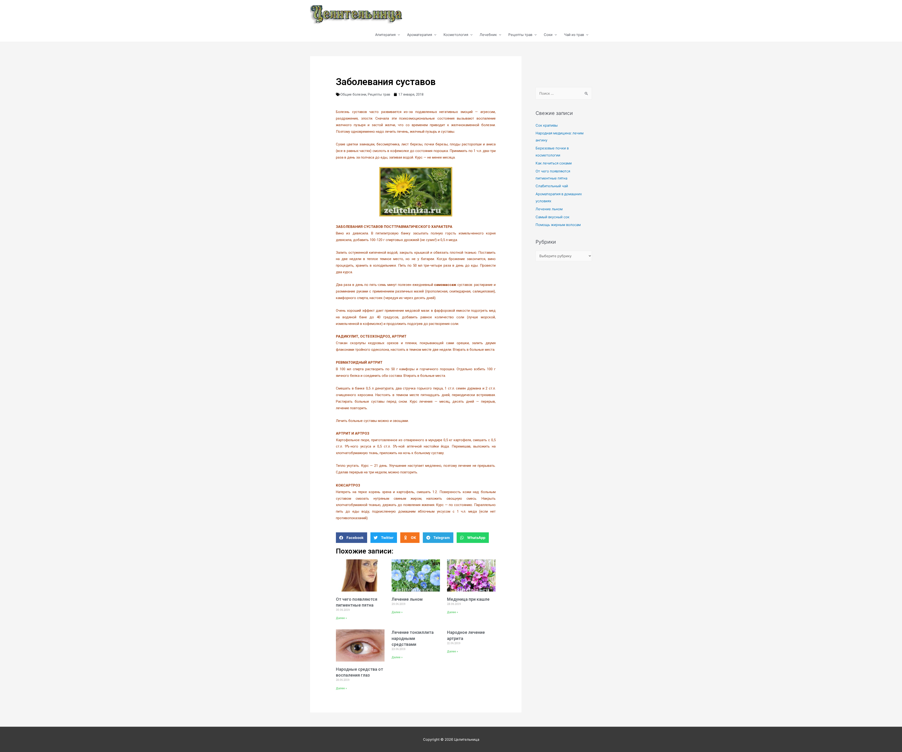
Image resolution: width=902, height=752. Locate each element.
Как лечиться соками (554, 163)
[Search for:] (564, 93)
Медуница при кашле (468, 599)
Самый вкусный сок (552, 217)
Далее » (341, 618)
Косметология (455, 34)
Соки (548, 34)
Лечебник (488, 34)
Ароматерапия (419, 34)
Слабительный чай (552, 186)
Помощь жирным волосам (558, 224)
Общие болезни (353, 94)
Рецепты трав (520, 34)
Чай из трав (574, 34)
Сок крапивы (547, 125)
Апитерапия (385, 34)
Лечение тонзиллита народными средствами (413, 638)
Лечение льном (407, 599)
